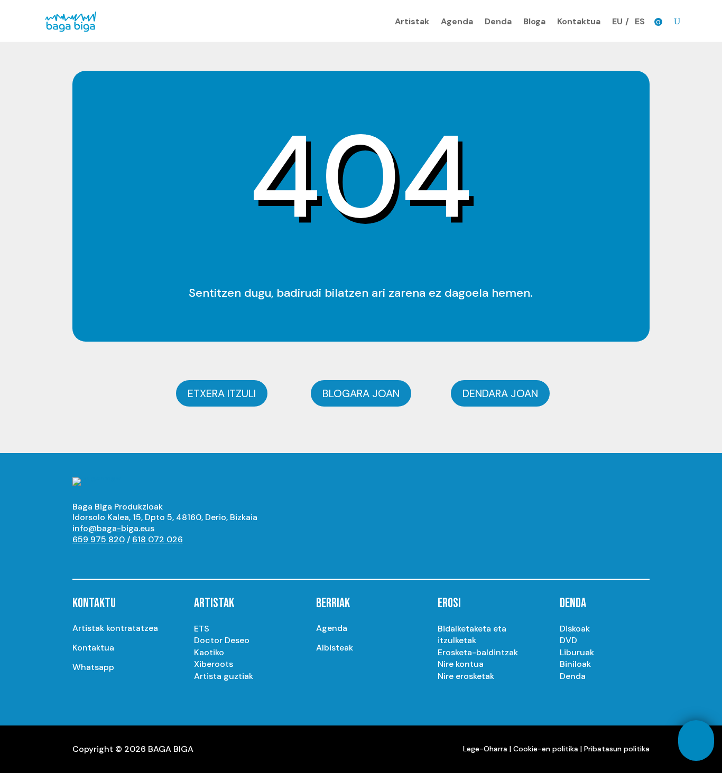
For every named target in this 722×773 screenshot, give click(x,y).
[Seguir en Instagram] (102, 559)
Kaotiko (209, 652)
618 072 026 (157, 539)
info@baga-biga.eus (113, 528)
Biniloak (575, 664)
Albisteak (334, 647)
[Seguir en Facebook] (144, 559)
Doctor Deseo (221, 640)
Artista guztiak (223, 676)
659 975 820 (98, 539)
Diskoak (575, 628)
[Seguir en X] (123, 559)
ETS (201, 628)
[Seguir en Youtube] (80, 559)
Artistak (412, 21)
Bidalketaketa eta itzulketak (472, 634)
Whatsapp (93, 667)
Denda (498, 21)
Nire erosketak (466, 676)
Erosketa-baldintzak (478, 652)
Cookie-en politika (545, 748)
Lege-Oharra (485, 748)
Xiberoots (213, 664)
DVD (568, 640)
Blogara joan (361, 393)
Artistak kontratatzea (115, 628)
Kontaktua (578, 21)
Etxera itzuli (222, 393)
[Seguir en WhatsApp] (165, 559)
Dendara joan (500, 393)
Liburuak (577, 652)
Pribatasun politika (617, 748)
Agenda (457, 21)
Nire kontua (461, 664)
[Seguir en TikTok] (186, 559)
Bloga (534, 21)
